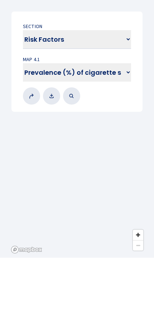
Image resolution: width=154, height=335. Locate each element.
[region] (77, 129)
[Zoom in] (138, 235)
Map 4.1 (31, 59)
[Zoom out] (138, 245)
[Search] (73, 96)
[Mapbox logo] (26, 249)
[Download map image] (53, 96)
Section (32, 26)
